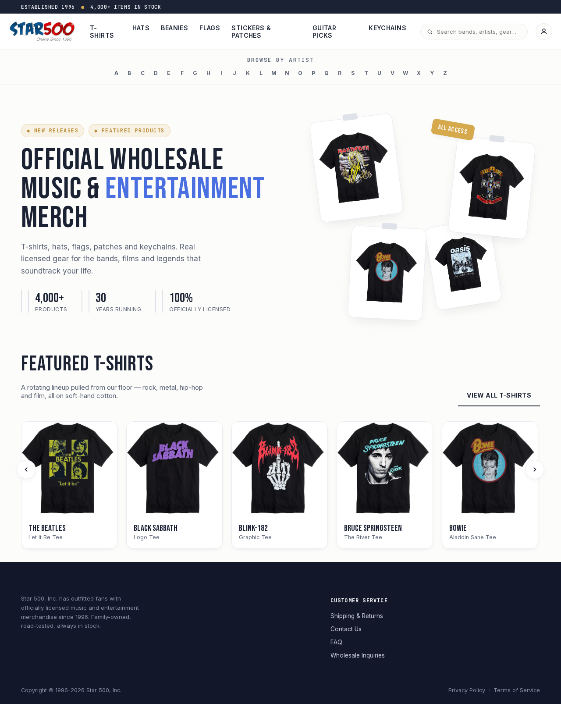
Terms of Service (517, 690)
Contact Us (346, 629)
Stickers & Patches (251, 31)
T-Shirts (102, 31)
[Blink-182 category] (279, 469)
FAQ (336, 642)
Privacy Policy (466, 690)
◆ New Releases (52, 130)
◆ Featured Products (129, 130)
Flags (209, 28)
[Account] (544, 31)
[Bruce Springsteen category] (385, 469)
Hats (141, 28)
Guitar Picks (324, 31)
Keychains (387, 28)
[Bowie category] (490, 469)
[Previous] (26, 469)
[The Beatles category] (69, 469)
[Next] (534, 469)
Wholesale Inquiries (357, 655)
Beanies (174, 28)
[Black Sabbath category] (174, 469)
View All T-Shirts (499, 395)
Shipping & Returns (356, 615)
